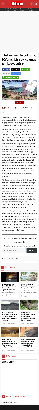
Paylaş (8, 69)
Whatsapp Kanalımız (12, 77)
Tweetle (17, 69)
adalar (5, 258)
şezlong (16, 258)
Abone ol (32, 250)
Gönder (26, 69)
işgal (9, 258)
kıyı (12, 258)
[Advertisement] (19, 31)
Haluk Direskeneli (27, 297)
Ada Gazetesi (9, 108)
